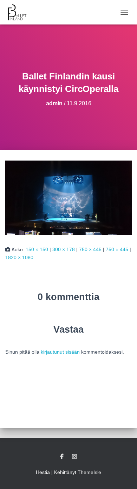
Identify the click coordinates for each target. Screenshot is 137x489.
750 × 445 (90, 249)
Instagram (74, 457)
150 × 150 (37, 249)
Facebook (62, 457)
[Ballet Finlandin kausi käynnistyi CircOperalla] (68, 197)
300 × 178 (63, 249)
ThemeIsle (89, 472)
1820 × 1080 (19, 257)
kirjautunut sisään (60, 352)
